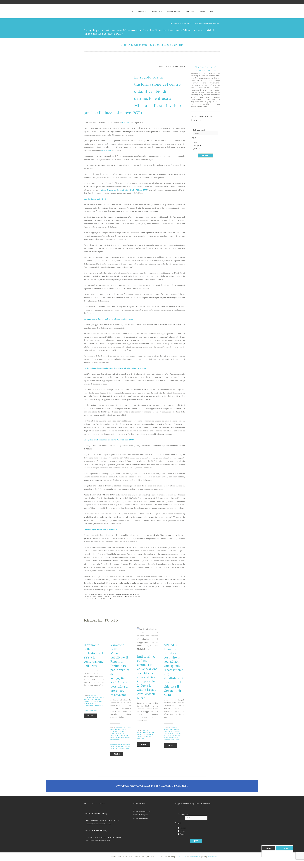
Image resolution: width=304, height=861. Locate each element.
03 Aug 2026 (92, 695)
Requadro (126, 122)
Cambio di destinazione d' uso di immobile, (101, 594)
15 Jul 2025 (145, 730)
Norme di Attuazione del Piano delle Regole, (120, 736)
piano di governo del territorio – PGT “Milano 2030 (124, 189)
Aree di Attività (156, 11)
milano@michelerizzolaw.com (99, 823)
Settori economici (173, 11)
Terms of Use (182, 857)
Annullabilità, (89, 697)
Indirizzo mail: (184, 814)
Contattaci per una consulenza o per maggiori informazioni (152, 785)
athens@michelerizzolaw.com (98, 840)
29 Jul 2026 (119, 727)
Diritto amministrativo (142, 811)
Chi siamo (142, 11)
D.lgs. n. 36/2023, (169, 735)
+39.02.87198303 (97, 803)
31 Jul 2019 (167, 66)
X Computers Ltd (214, 857)
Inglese (198, 146)
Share (286, 848)
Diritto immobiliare (140, 818)
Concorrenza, (98, 701)
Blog (211, 11)
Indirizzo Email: (199, 130)
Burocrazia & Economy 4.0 (182, 23)
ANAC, (166, 729)
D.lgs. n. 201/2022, (175, 733)
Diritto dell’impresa (141, 814)
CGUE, (97, 697)
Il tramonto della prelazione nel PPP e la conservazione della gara (93, 655)
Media (202, 11)
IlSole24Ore (141, 739)
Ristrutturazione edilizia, (119, 742)
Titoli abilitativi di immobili (103, 599)
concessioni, (88, 701)
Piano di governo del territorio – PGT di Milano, (119, 597)
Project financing (90, 710)
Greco (197, 149)
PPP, (98, 708)
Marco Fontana (180, 66)
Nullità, (86, 703)
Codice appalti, (169, 731)
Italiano (198, 142)
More (268, 848)
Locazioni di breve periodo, (123, 594)
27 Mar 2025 (173, 727)
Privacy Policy (195, 857)
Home (131, 11)
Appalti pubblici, (143, 732)
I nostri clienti (190, 11)
